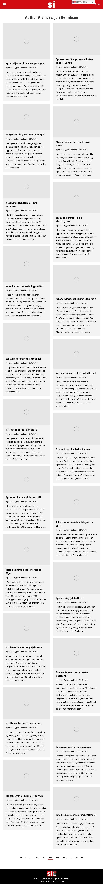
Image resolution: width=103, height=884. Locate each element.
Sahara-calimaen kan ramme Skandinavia (76, 298)
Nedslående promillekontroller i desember (21, 204)
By (20, 68)
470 (36, 857)
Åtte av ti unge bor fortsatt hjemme (74, 449)
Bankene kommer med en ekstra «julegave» (72, 674)
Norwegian (81, 2)
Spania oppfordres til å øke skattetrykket (69, 219)
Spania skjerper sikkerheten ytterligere (25, 63)
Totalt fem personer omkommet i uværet (76, 814)
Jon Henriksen (66, 17)
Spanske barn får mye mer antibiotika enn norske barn (74, 61)
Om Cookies (60, 881)
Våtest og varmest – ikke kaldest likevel (76, 373)
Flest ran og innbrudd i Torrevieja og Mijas (23, 571)
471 (43, 857)
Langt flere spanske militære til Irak (23, 358)
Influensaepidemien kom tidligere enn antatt (74, 523)
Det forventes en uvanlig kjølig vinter (24, 647)
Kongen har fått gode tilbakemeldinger (25, 134)
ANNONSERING (49, 878)
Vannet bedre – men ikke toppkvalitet (24, 286)
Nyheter (9, 68)
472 (50, 857)
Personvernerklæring (46, 881)
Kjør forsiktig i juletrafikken (69, 598)
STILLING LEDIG (62, 878)
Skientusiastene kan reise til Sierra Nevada (73, 143)
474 (64, 857)
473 (57, 857)
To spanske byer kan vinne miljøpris (73, 747)
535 (76, 857)
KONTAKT (37, 878)
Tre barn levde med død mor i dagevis (24, 795)
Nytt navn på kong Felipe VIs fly (21, 429)
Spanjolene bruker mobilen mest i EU (24, 497)
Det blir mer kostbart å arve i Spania (23, 723)
